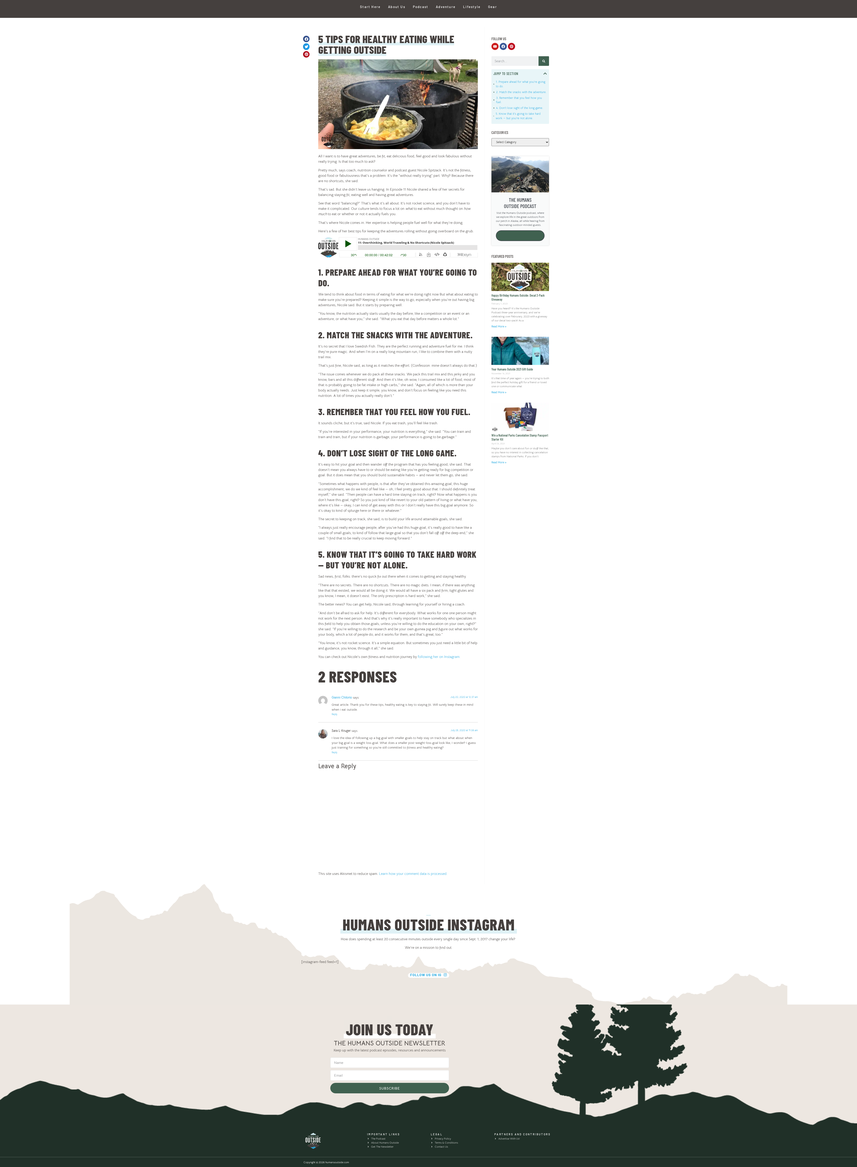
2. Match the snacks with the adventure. (521, 92)
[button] (306, 39)
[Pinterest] (511, 46)
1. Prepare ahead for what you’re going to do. (520, 84)
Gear (492, 7)
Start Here (370, 7)
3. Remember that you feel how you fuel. (519, 100)
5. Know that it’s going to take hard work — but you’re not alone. (518, 116)
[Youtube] (495, 46)
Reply (334, 714)
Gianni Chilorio (342, 697)
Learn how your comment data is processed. (413, 874)
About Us (396, 7)
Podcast (420, 7)
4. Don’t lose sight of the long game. (519, 108)
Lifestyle (472, 7)
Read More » (498, 326)
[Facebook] (503, 46)
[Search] (544, 61)
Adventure (446, 7)
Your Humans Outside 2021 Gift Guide (512, 369)
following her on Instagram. (439, 657)
